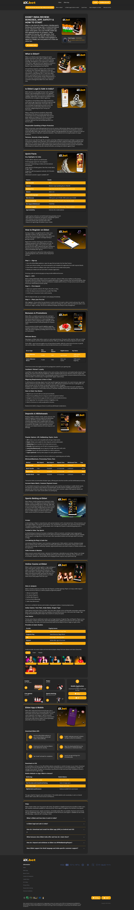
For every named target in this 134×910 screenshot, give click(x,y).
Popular (40, 652)
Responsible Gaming (28, 888)
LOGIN (95, 2)
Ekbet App (66, 2)
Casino (28, 652)
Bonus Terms (26, 873)
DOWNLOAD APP (104, 2)
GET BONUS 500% (32, 45)
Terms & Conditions (27, 891)
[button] (31, 660)
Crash (34, 652)
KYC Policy (25, 882)
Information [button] (26, 864)
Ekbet (59, 2)
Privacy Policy (26, 885)
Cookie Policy (26, 879)
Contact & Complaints (28, 876)
